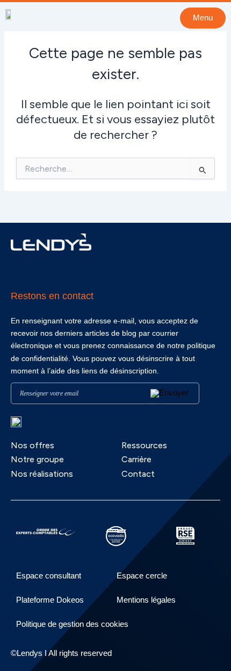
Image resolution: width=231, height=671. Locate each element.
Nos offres (32, 445)
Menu (203, 17)
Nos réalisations (42, 474)
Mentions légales (146, 599)
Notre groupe (37, 459)
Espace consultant (48, 575)
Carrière (136, 459)
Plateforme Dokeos (50, 599)
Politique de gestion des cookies (72, 623)
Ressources (144, 445)
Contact (138, 474)
